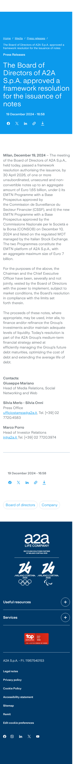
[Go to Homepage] (36, 559)
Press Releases (14, 54)
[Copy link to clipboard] (34, 123)
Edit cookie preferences (18, 722)
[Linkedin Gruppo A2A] (20, 736)
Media (19, 38)
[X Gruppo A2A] (29, 736)
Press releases (36, 38)
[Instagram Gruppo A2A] (12, 736)
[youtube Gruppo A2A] (37, 736)
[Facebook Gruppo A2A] (4, 736)
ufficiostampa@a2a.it (20, 413)
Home (7, 38)
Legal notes (10, 671)
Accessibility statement (18, 697)
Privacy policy (12, 679)
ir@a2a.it (10, 437)
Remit (7, 714)
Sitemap (8, 705)
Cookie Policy (12, 688)
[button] (42, 123)
